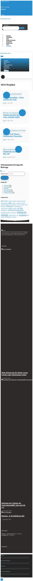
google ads (22, 204)
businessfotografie (4, 203)
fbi (16, 203)
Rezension (15, 208)
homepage (9, 206)
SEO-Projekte (7, 191)
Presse (5, 188)
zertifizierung (8, 217)
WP (28, 215)
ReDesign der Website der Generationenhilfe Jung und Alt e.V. (13, 505)
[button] (3, 9)
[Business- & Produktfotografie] (6, 512)
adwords (6, 201)
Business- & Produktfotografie (12, 516)
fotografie (23, 203)
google (18, 204)
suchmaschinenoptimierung (15, 210)
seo (21, 208)
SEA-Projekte (7, 189)
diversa (13, 203)
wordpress (23, 215)
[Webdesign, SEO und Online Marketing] (6, 18)
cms (9, 203)
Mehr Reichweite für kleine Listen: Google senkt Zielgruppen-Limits (14, 374)
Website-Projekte (8, 192)
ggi (10, 204)
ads (2, 201)
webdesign (21, 212)
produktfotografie (4, 208)
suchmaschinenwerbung (5, 212)
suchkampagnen (4, 210)
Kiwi (4, 103)
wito (17, 215)
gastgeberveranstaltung (5, 204)
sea (18, 208)
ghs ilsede (14, 204)
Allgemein (6, 185)
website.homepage (12, 215)
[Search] (22, 28)
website (4, 215)
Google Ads (7, 187)
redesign (10, 208)
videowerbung (13, 212)
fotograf (19, 203)
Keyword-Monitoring (18, 206)
